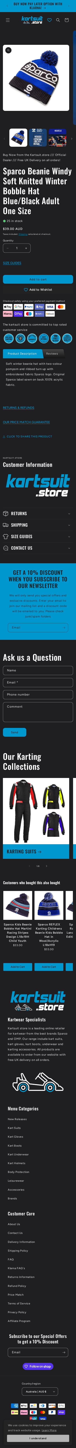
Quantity (8, 240)
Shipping (23, 234)
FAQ (11, 1259)
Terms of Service (19, 1303)
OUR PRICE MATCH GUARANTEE (26, 422)
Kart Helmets (16, 1163)
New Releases (17, 1119)
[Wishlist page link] (49, 20)
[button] (8, 20)
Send (14, 732)
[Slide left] (4, 138)
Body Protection (18, 1172)
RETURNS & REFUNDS (18, 408)
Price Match (16, 1294)
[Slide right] (71, 138)
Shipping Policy (18, 1250)
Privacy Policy (17, 1312)
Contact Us (15, 1233)
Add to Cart (18, 967)
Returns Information (21, 1277)
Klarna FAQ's (16, 1268)
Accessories (16, 1189)
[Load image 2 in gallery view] (38, 137)
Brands (12, 1198)
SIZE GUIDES (12, 263)
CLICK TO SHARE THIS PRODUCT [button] (29, 436)
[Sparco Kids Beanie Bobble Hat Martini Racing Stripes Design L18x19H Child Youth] (17, 905)
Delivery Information (21, 1242)
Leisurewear (16, 1180)
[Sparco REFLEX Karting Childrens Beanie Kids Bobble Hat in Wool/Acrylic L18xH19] (48, 905)
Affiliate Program (19, 1321)
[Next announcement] (69, 6)
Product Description (22, 353)
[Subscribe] (63, 627)
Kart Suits (14, 1128)
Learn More (49, 1430)
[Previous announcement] (7, 6)
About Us (14, 1224)
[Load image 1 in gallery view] (18, 137)
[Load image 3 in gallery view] (57, 137)
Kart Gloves (15, 1136)
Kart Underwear (18, 1154)
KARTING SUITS (21, 851)
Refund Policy (17, 1286)
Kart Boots (15, 1145)
